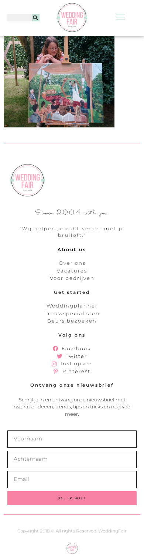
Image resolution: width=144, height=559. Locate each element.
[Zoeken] (36, 17)
